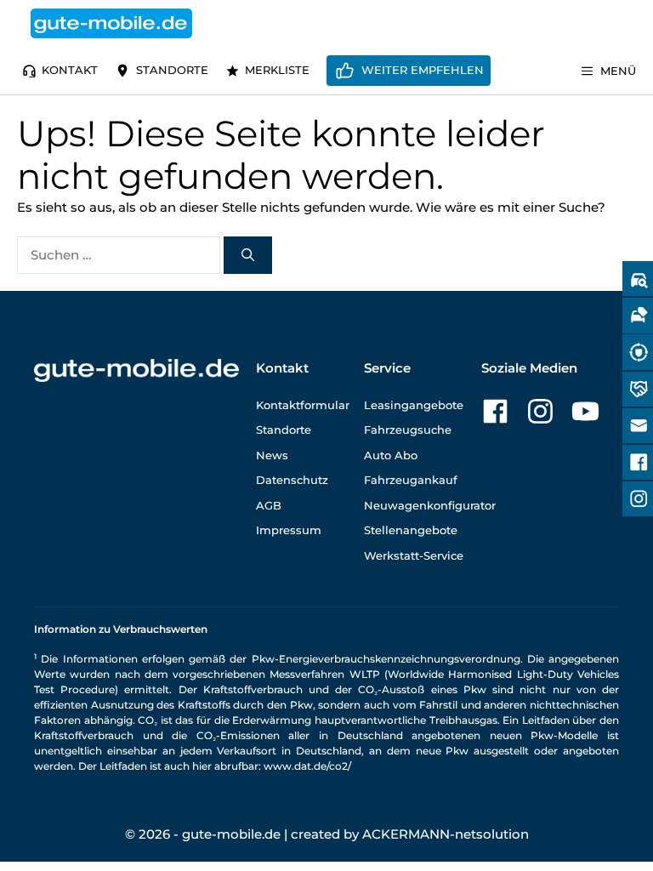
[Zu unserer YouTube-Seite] (585, 411)
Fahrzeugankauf (410, 480)
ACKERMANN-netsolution (445, 834)
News (272, 455)
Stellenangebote (410, 530)
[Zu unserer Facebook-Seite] (495, 411)
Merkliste (277, 70)
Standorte (172, 70)
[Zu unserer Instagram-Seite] (540, 411)
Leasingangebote (413, 405)
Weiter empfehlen (422, 70)
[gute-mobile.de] (111, 23)
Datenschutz (292, 480)
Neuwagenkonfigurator (430, 505)
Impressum (288, 530)
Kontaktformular (302, 405)
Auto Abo (390, 455)
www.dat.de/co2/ (307, 766)
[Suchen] (248, 255)
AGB (268, 505)
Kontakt (70, 70)
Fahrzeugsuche (407, 429)
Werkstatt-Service (413, 555)
